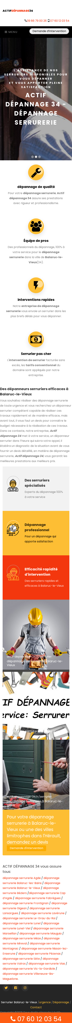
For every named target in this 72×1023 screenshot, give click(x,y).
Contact (36, 1007)
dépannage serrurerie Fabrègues (38, 898)
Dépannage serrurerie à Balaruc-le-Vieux (35, 803)
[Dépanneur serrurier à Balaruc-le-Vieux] (36, 635)
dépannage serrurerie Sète (21, 959)
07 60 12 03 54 (59, 21)
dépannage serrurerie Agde (22, 878)
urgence (45, 1002)
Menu (12, 32)
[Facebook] (15, 987)
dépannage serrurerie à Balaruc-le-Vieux (35, 663)
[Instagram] (24, 987)
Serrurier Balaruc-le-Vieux (19, 1002)
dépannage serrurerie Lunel (22, 923)
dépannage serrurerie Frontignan (26, 903)
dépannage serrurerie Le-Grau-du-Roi (29, 918)
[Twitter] (6, 987)
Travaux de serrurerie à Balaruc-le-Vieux (34, 733)
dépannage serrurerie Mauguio (40, 933)
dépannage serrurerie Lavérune (42, 913)
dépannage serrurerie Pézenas (39, 954)
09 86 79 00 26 (37, 21)
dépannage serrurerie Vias (46, 964)
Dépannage (61, 1002)
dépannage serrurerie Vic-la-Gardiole (29, 969)
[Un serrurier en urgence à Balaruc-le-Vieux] (36, 705)
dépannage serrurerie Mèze (22, 938)
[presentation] (1, 97)
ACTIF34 (18, 11)
